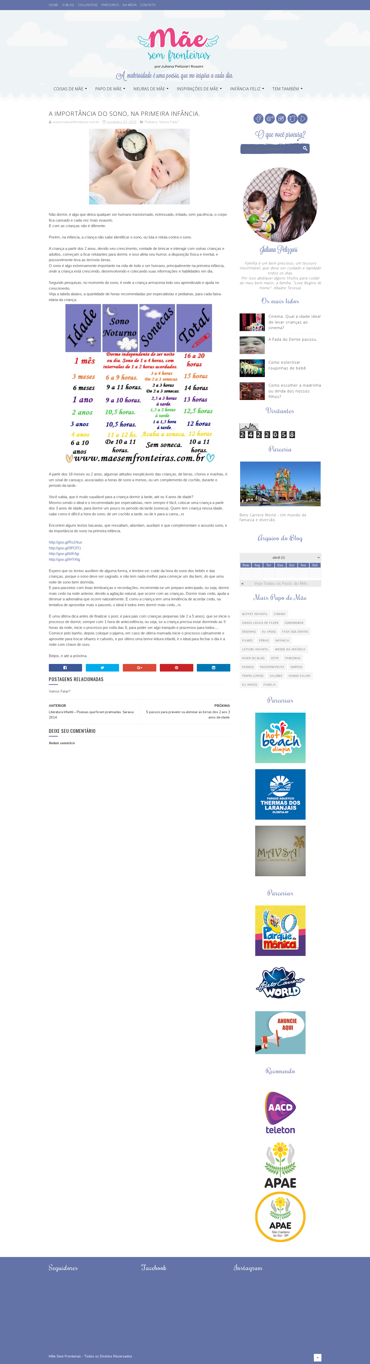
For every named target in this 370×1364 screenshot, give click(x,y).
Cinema (280, 614)
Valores (276, 676)
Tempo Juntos (253, 676)
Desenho (249, 631)
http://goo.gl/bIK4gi (64, 553)
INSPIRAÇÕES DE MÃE (197, 89)
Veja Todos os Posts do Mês (281, 583)
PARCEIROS (110, 5)
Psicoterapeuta (272, 667)
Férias (264, 640)
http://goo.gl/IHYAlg (64, 559)
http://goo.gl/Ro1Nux (65, 542)
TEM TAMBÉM (285, 89)
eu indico (249, 684)
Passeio (248, 667)
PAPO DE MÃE (108, 89)
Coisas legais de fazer (260, 623)
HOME (53, 5)
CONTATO (148, 5)
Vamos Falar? (169, 122)
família (270, 684)
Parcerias (293, 658)
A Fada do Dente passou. (293, 339)
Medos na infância (290, 649)
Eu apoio (269, 631)
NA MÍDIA (129, 5)
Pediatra (151, 122)
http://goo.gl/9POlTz (65, 548)
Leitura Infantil (255, 649)
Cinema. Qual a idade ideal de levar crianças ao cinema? (295, 322)
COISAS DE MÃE (68, 89)
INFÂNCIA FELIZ (245, 89)
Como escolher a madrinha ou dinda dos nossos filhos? (295, 391)
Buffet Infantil (255, 614)
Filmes (247, 640)
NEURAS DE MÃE (149, 89)
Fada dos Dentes (295, 631)
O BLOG (68, 5)
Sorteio (296, 667)
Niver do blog (253, 658)
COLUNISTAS (88, 5)
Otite (275, 658)
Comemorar (294, 623)
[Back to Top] (317, 1357)
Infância (282, 640)
